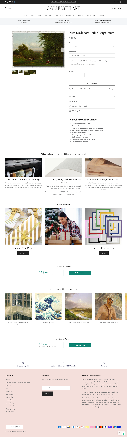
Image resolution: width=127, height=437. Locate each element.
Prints (32, 15)
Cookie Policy (10, 400)
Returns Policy (10, 403)
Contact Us (9, 391)
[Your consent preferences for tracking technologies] (124, 434)
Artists (39, 15)
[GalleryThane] (63, 8)
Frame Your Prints (11, 406)
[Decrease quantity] (71, 75)
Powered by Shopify (21, 431)
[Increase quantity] (82, 75)
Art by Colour (70, 15)
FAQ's (7, 388)
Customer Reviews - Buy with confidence (18, 382)
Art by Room (48, 15)
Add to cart (92, 83)
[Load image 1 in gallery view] (38, 49)
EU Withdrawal (10, 412)
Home (6, 28)
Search (8, 379)
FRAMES (103, 253)
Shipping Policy (10, 409)
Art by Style (59, 15)
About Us (80, 15)
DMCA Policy (9, 397)
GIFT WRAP (23, 253)
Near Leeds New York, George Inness (18, 28)
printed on (72, 52)
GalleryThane (13, 431)
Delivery (101, 15)
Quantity (71, 71)
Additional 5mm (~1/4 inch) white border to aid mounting (88, 61)
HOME (25, 15)
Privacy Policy (10, 394)
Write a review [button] (80, 273)
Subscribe (47, 394)
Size (70, 43)
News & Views (91, 15)
